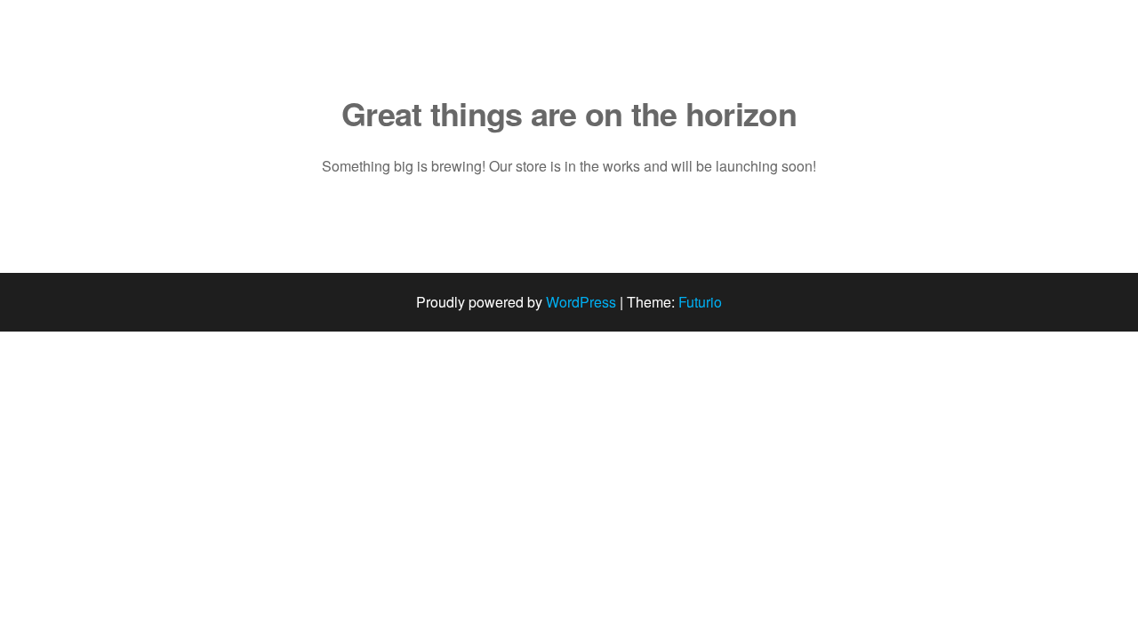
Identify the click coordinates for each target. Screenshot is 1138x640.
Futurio (700, 302)
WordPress (581, 302)
